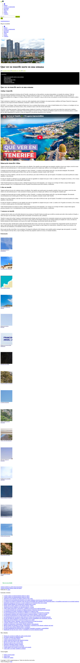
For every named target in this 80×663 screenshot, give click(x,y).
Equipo (5, 12)
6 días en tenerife (8, 81)
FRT (11, 661)
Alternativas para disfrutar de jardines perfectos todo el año (18, 598)
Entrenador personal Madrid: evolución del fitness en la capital (19, 619)
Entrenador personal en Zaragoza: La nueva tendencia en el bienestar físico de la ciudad (25, 602)
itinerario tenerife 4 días (9, 79)
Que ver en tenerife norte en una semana (14, 77)
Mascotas (6, 9)
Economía (6, 8)
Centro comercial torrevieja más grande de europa (16, 640)
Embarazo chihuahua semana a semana (13, 644)
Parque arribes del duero (11, 588)
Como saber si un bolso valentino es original (15, 648)
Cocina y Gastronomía (9, 6)
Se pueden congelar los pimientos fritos (13, 637)
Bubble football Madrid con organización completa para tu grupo (20, 604)
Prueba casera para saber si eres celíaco (13, 641)
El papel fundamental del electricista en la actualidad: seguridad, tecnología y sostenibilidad (26, 628)
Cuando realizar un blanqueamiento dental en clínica (17, 597)
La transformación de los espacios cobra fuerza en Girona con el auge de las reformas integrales (27, 617)
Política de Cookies (8, 657)
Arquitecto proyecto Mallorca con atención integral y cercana (19, 607)
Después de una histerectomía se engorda (14, 645)
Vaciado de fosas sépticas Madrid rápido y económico (17, 627)
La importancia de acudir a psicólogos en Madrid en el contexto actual (21, 611)
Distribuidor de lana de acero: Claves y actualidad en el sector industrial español (23, 629)
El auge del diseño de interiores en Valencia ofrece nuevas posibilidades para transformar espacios (28, 618)
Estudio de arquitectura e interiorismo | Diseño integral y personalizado (21, 624)
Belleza (5, 5)
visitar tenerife (7, 78)
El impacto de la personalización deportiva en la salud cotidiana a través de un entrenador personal (28, 600)
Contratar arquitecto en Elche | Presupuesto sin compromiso (18, 622)
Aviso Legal (7, 656)
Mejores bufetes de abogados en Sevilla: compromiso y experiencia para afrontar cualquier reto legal (28, 625)
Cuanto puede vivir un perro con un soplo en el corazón (17, 647)
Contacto (6, 14)
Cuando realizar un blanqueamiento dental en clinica (17, 595)
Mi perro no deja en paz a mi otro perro (13, 643)
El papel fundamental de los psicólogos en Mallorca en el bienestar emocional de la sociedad (26, 612)
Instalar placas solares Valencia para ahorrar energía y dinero (18, 605)
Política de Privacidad (9, 654)
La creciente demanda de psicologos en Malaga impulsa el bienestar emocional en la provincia (27, 610)
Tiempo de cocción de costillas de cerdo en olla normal (17, 636)
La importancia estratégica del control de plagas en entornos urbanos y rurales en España (25, 614)
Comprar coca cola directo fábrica (12, 638)
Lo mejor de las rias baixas (11, 586)
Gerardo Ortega (6, 70)
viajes (24, 70)
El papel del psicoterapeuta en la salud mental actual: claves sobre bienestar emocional (25, 615)
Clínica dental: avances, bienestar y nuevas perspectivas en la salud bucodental (23, 621)
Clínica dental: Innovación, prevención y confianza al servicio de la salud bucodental (24, 608)
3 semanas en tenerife (9, 82)
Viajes (5, 11)
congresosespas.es (5, 21)
